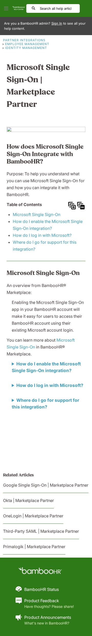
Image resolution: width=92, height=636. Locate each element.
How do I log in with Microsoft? (42, 235)
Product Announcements (47, 617)
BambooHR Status (41, 589)
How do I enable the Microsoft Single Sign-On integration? (46, 367)
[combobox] (59, 8)
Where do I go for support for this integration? (45, 403)
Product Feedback (41, 600)
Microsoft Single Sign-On (36, 214)
